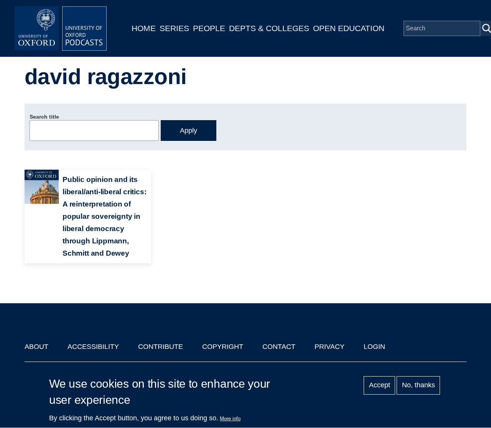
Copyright (222, 346)
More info (230, 418)
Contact (278, 346)
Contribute (160, 346)
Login (374, 346)
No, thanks (418, 385)
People (209, 28)
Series (174, 28)
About (36, 346)
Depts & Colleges (269, 28)
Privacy (329, 346)
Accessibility (93, 346)
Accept (379, 385)
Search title (44, 117)
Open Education (348, 28)
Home (144, 28)
